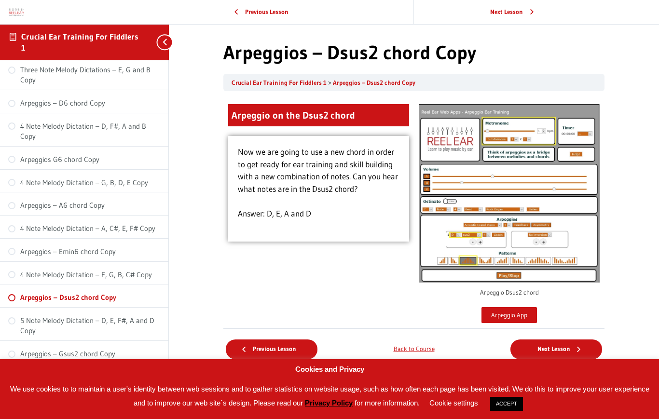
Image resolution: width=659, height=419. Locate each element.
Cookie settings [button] (453, 403)
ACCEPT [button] (506, 403)
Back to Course (414, 348)
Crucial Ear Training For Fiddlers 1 (280, 82)
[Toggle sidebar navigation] (159, 42)
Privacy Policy (329, 403)
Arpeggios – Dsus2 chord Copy (374, 82)
